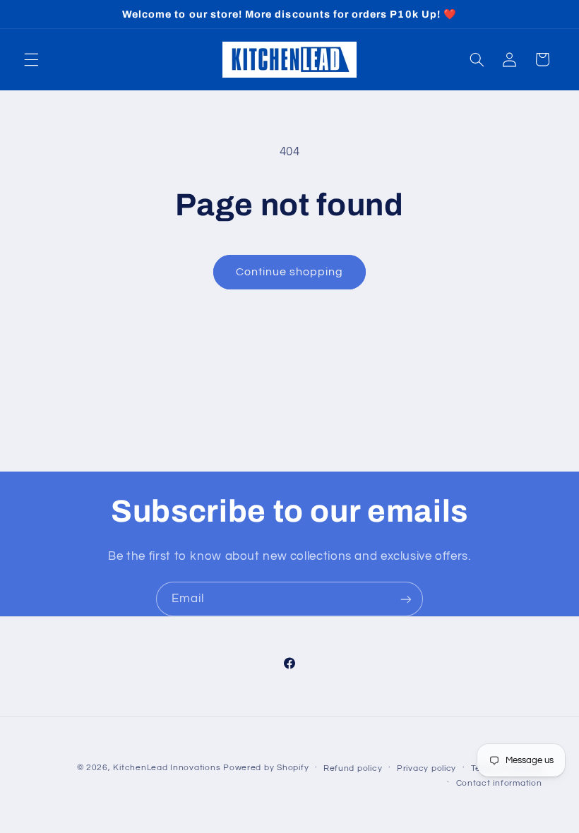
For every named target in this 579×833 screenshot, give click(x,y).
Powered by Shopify (266, 768)
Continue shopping (290, 271)
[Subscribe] (406, 599)
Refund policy (353, 768)
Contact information (499, 783)
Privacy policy (426, 768)
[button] (31, 59)
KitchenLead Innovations (166, 768)
